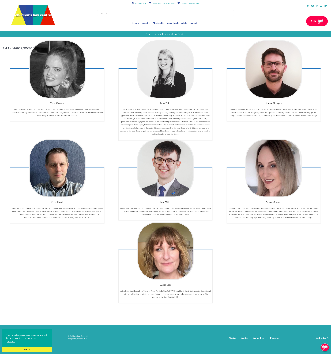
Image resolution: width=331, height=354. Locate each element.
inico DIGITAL (82, 339)
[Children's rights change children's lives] (33, 15)
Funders (244, 338)
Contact (232, 338)
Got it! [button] (27, 349)
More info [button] (11, 342)
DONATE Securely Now (190, 3)
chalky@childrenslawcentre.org (163, 3)
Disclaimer (274, 338)
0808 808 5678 (140, 3)
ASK (313, 21)
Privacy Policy (259, 338)
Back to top (321, 338)
